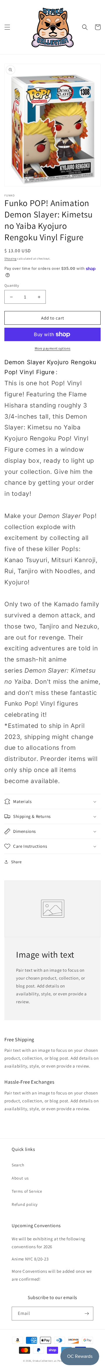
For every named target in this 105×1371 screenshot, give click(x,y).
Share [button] (16, 861)
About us (20, 1178)
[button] (7, 27)
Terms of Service (27, 1191)
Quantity (11, 285)
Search (18, 1165)
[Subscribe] (86, 1313)
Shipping (10, 258)
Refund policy (25, 1204)
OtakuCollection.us (45, 1360)
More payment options (53, 348)
